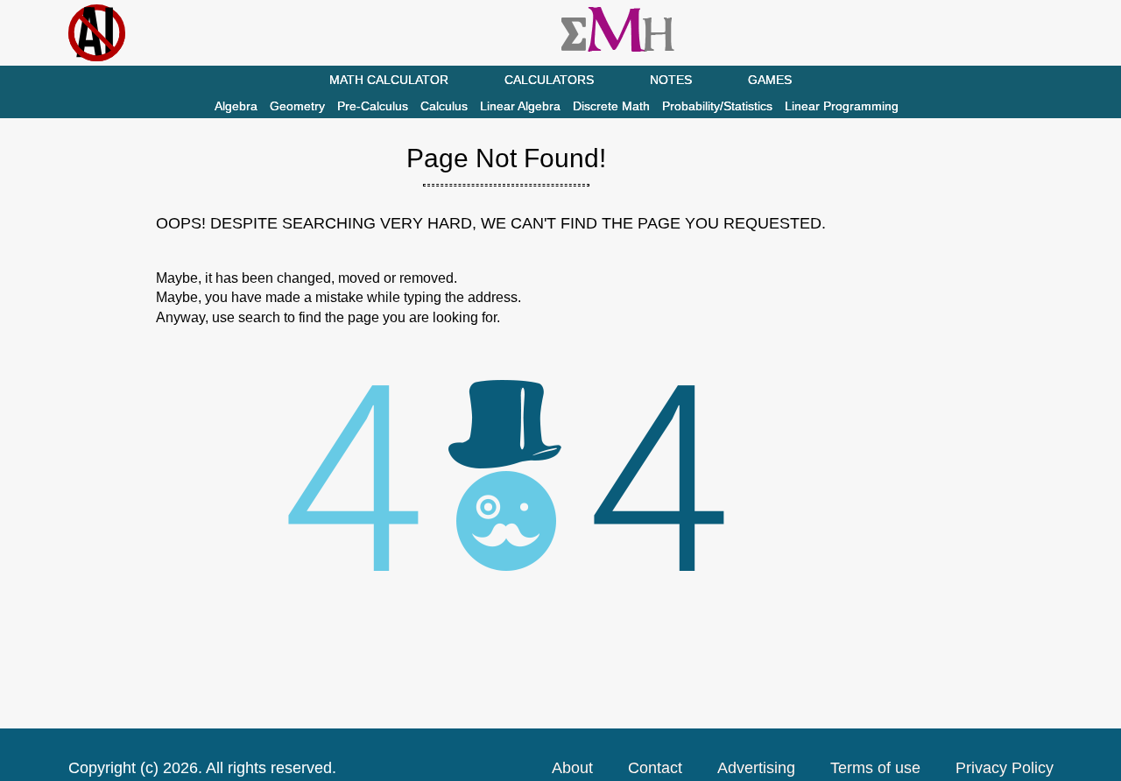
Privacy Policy (1004, 768)
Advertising (756, 768)
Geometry (297, 106)
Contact (655, 768)
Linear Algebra (520, 106)
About (572, 768)
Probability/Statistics (717, 106)
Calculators (549, 80)
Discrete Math (611, 106)
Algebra (236, 106)
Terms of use (875, 768)
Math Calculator (388, 80)
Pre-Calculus (372, 106)
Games (770, 80)
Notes (671, 80)
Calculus (444, 106)
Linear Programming (842, 106)
